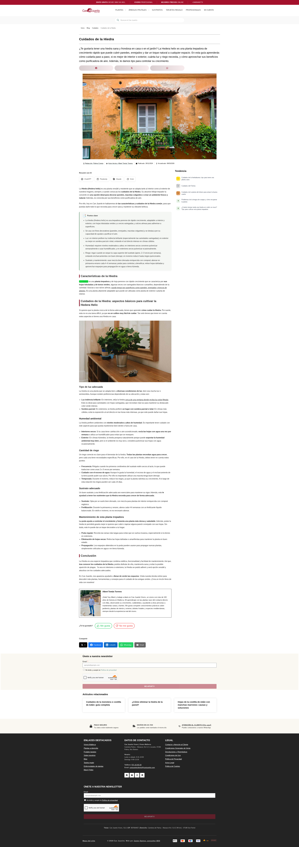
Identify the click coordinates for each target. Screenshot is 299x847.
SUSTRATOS (157, 10)
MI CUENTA (209, 10)
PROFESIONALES (193, 10)
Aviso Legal (169, 763)
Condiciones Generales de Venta (177, 748)
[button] (96, 68)
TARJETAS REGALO (174, 10)
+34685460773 (197, 2)
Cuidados (95, 28)
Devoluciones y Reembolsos (176, 752)
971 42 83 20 (136, 765)
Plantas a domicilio (91, 748)
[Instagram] (137, 775)
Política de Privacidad (173, 759)
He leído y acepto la (101, 670)
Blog (88, 28)
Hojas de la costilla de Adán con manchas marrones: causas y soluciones (194, 705)
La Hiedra (84, 281)
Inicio (82, 28)
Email (85, 661)
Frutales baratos (90, 752)
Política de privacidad (109, 670)
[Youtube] (132, 775)
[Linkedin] (142, 775)
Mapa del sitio (89, 841)
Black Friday (88, 770)
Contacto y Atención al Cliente (176, 745)
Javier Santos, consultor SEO (147, 841)
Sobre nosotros (90, 755)
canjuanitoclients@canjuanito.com (142, 767)
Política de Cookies (172, 766)
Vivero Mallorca (90, 745)
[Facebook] (126, 775)
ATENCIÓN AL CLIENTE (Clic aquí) (196, 725)
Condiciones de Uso (173, 755)
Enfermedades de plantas (93, 766)
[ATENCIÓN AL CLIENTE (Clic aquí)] (179, 726)
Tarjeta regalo (89, 763)
